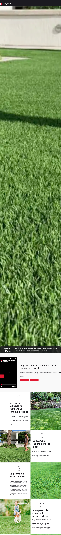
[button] (24, 4)
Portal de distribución (57, 0)
